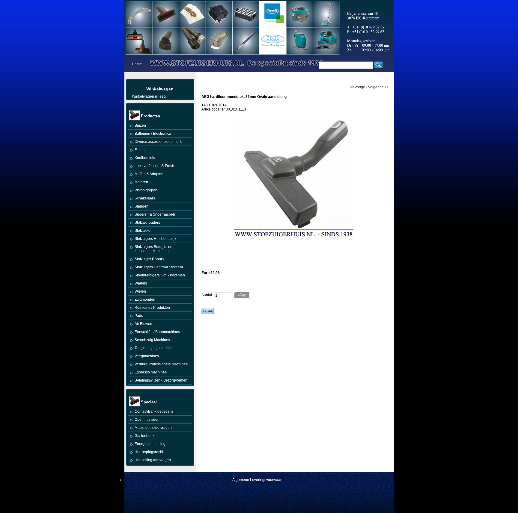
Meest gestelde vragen (153, 428)
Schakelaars (145, 198)
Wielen (140, 291)
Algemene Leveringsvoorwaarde (259, 480)
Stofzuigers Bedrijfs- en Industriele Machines (153, 249)
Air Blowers (144, 324)
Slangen (141, 206)
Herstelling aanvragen (153, 460)
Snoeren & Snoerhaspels (155, 214)
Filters (139, 150)
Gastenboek (144, 436)
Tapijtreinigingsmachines (155, 348)
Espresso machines (151, 372)
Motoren (141, 182)
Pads (139, 316)
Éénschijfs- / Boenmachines (157, 332)
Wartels (141, 283)
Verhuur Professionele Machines (161, 364)
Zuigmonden (145, 299)
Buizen (140, 125)
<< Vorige (357, 87)
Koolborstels (145, 158)
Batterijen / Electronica (153, 133)
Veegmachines (147, 356)
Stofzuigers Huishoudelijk (155, 239)
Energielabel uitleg (150, 444)
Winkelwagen (160, 89)
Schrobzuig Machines (152, 340)
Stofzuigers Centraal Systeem (159, 267)
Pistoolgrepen (146, 190)
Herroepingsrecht (149, 452)
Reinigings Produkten (152, 307)
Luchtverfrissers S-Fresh (154, 166)
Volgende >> (378, 87)
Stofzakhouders (147, 222)
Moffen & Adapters (149, 174)
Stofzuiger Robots (149, 259)
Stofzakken (144, 230)
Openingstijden (147, 419)
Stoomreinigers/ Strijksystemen (160, 275)
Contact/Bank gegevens (154, 411)
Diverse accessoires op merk (158, 142)
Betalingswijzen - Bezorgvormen (161, 380)
